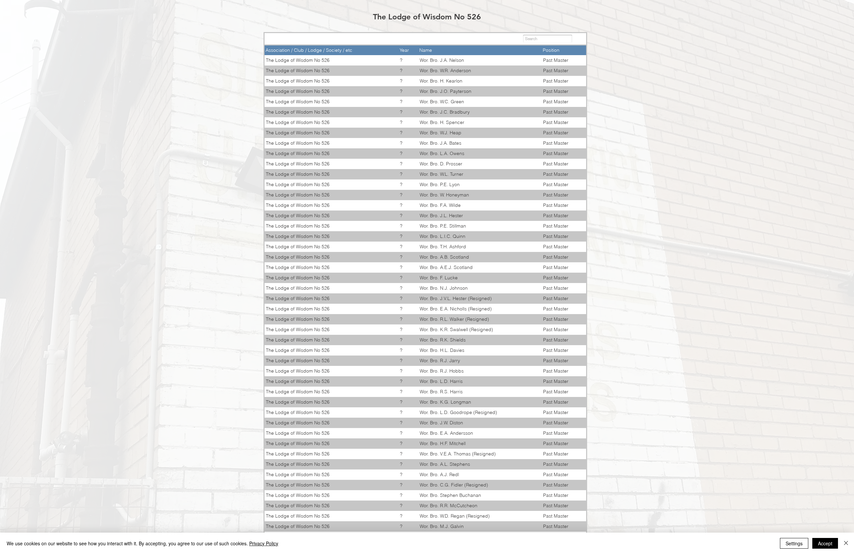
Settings (794, 543)
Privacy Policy (263, 543)
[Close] (846, 543)
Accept (825, 543)
